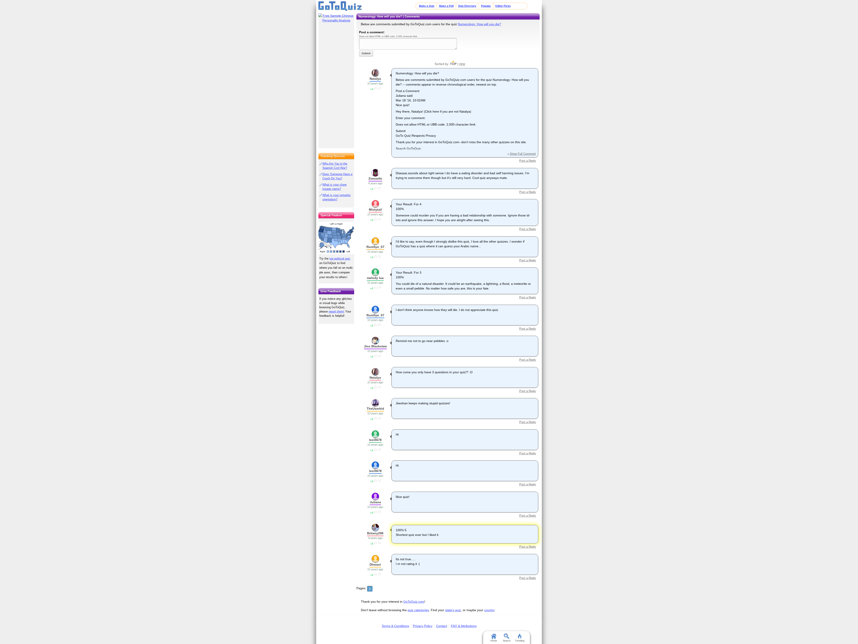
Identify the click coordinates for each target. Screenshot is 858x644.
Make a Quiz (426, 6)
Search (507, 640)
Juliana (375, 502)
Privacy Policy (422, 626)
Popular (486, 6)
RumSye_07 (375, 247)
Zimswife (375, 178)
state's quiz (453, 610)
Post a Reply (527, 160)
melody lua (375, 278)
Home (493, 640)
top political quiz (339, 258)
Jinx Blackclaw (375, 346)
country (489, 610)
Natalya (375, 78)
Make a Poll (446, 6)
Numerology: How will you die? (479, 24)
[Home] (340, 6)
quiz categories (418, 610)
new (462, 64)
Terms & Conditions (395, 626)
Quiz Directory (467, 6)
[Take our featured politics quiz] (336, 238)
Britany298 (375, 533)
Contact (441, 626)
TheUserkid (375, 408)
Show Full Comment (523, 153)
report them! (336, 311)
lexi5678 (375, 440)
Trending (519, 640)
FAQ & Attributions (464, 626)
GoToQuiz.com (413, 601)
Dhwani (375, 564)
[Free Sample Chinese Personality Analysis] (336, 18)
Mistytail (375, 209)
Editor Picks (503, 6)
